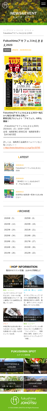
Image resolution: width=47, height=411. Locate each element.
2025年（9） (30, 218)
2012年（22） (30, 253)
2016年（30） (10, 247)
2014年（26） (10, 253)
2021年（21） (30, 230)
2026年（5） (9, 218)
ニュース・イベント (23, 30)
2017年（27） (30, 241)
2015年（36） (30, 247)
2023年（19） (30, 224)
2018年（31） (10, 241)
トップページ (8, 30)
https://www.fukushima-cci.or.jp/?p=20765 (22, 148)
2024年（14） (10, 224)
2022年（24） (10, 230)
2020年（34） (10, 236)
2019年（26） (30, 236)
